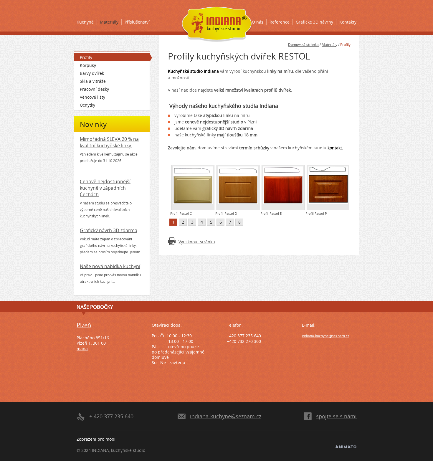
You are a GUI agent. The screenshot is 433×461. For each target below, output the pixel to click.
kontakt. (335, 148)
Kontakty (347, 22)
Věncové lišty (92, 97)
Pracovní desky (94, 89)
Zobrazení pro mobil (97, 439)
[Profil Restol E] (283, 187)
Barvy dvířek (92, 73)
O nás (257, 22)
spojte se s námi (336, 416)
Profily (86, 57)
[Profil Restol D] (238, 187)
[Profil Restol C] (192, 187)
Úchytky (87, 105)
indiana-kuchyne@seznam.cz (325, 336)
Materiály (109, 22)
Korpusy (88, 65)
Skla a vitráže (93, 81)
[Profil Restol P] (328, 187)
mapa (82, 348)
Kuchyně (85, 22)
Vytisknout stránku (197, 241)
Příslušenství (137, 22)
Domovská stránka (303, 44)
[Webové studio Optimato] (345, 447)
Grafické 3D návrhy (314, 22)
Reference (280, 22)
